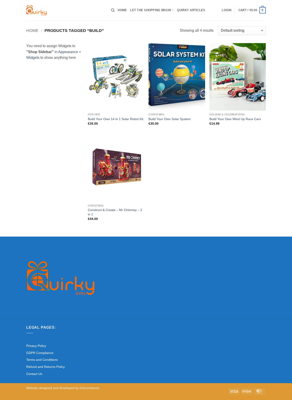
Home (122, 10)
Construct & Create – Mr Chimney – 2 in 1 (115, 212)
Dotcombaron (89, 388)
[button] (226, 10)
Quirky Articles (191, 10)
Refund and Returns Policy (45, 367)
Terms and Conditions (42, 359)
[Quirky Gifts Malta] (65, 10)
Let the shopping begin (150, 10)
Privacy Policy (36, 346)
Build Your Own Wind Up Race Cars (235, 119)
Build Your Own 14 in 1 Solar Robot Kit (115, 119)
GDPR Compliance (39, 353)
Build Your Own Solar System (170, 119)
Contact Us (34, 374)
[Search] (113, 10)
